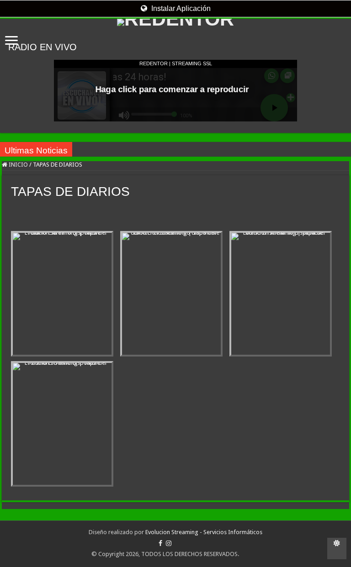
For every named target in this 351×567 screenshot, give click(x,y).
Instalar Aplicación (180, 8)
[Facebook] (160, 543)
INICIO (17, 164)
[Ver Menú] (11, 41)
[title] (336, 548)
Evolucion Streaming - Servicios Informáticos (203, 532)
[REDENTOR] (175, 22)
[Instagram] (168, 543)
